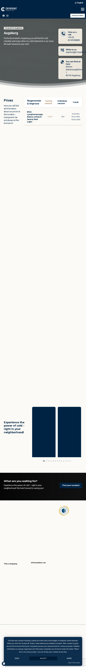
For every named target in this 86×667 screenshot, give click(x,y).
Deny (17, 658)
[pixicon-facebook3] (6, 536)
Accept (43, 658)
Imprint (70, 662)
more (69, 658)
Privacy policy (76, 662)
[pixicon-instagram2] (10, 536)
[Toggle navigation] (82, 9)
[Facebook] (4, 16)
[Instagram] (7, 16)
